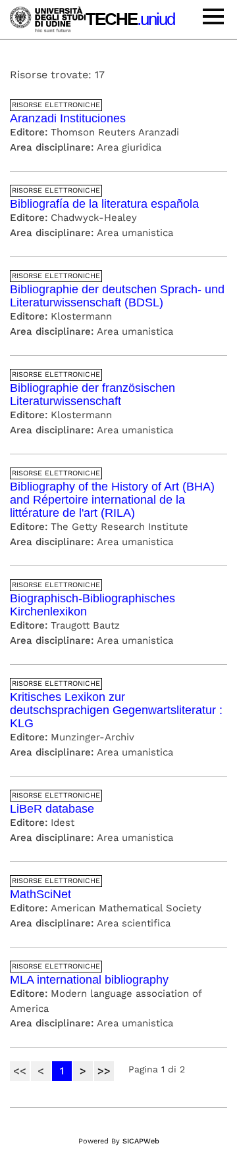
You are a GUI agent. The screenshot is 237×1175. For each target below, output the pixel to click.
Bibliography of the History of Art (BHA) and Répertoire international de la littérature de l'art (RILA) (112, 499)
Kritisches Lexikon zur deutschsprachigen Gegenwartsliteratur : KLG (116, 710)
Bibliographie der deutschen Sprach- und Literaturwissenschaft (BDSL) (117, 296)
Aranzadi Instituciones (68, 118)
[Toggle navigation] (213, 18)
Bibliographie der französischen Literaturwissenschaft (92, 394)
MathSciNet (40, 894)
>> (104, 1071)
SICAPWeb (140, 1141)
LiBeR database (52, 808)
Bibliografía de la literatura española (104, 203)
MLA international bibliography (89, 979)
